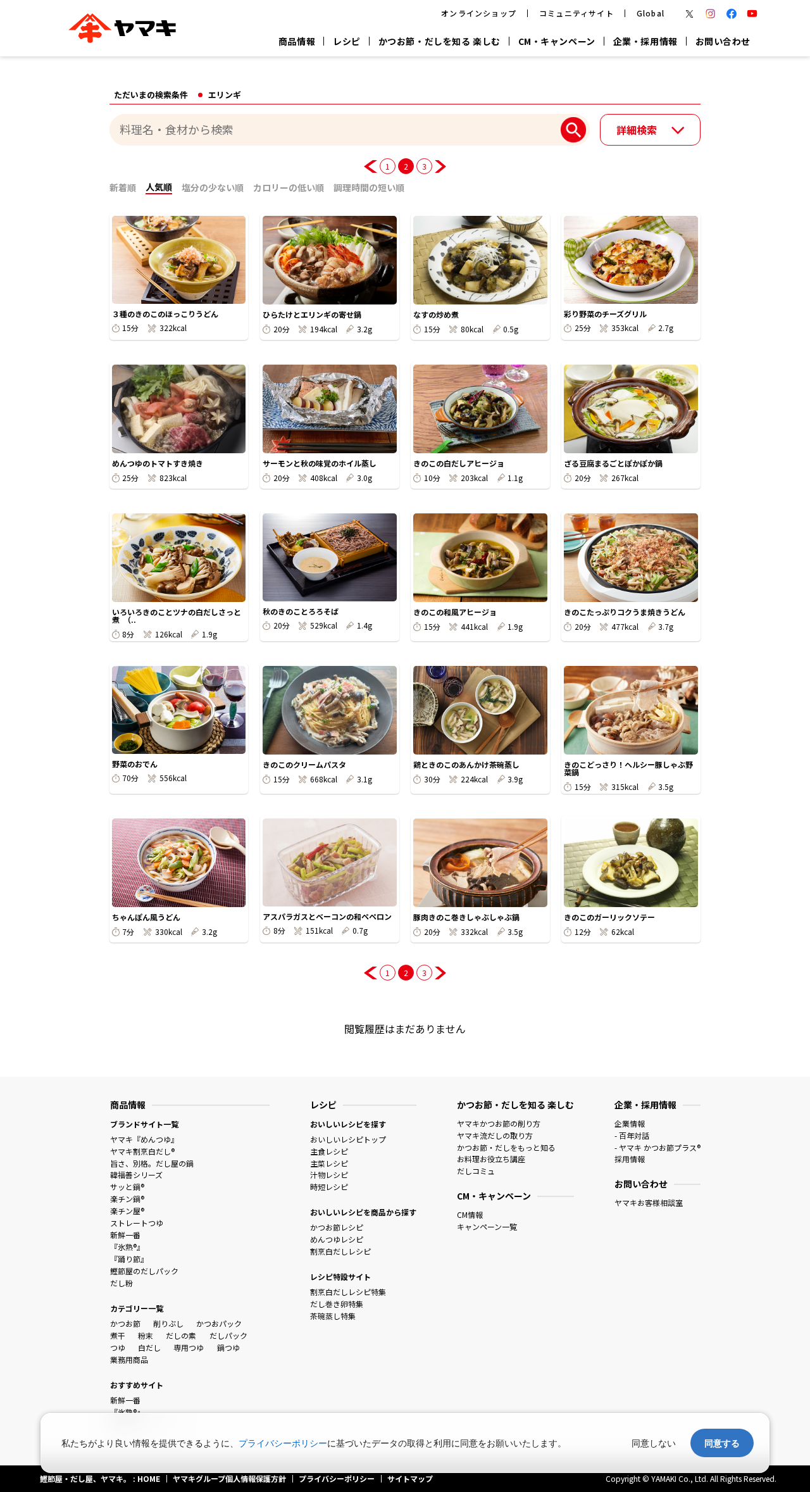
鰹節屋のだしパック (144, 1270)
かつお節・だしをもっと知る (506, 1147)
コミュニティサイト (576, 13)
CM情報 (470, 1214)
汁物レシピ (329, 1174)
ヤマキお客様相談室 (648, 1202)
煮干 (117, 1335)
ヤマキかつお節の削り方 (498, 1123)
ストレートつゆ (136, 1222)
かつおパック (219, 1323)
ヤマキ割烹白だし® (142, 1151)
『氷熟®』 (127, 1246)
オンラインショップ (478, 13)
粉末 (145, 1335)
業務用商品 (129, 1359)
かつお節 (125, 1323)
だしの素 (181, 1335)
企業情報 (629, 1123)
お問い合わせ (723, 41)
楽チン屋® (127, 1210)
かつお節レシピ (336, 1227)
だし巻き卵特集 (336, 1303)
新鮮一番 (125, 1234)
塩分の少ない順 (213, 187)
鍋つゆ (228, 1347)
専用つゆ (188, 1347)
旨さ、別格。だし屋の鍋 (152, 1163)
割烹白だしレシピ (340, 1251)
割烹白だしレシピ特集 (348, 1291)
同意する (722, 1443)
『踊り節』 (129, 1258)
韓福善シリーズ (136, 1174)
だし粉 (121, 1282)
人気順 (159, 186)
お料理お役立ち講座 (491, 1158)
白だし (149, 1347)
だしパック (228, 1335)
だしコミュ (476, 1170)
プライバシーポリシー (283, 1443)
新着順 (122, 187)
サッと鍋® (127, 1186)
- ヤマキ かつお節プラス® (657, 1147)
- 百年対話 (631, 1135)
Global (650, 13)
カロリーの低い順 (288, 187)
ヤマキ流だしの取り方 (495, 1135)
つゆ (117, 1347)
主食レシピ (329, 1151)
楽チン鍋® (127, 1198)
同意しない (654, 1443)
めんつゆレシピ (336, 1239)
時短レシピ (329, 1186)
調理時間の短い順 (368, 187)
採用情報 (629, 1158)
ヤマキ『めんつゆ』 (144, 1139)
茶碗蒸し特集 (333, 1315)
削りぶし (168, 1323)
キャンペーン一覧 (487, 1226)
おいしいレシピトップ (348, 1139)
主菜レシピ (329, 1163)
